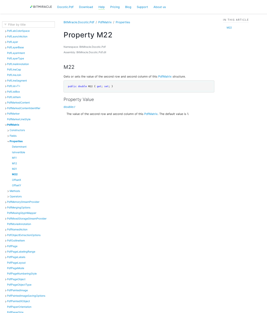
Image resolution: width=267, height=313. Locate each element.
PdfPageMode (15, 268)
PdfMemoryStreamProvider (23, 201)
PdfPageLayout (16, 262)
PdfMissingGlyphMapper (21, 212)
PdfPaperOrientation (19, 306)
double (68, 107)
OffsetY (16, 185)
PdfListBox (13, 91)
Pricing (115, 7)
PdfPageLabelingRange (21, 251)
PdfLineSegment (17, 80)
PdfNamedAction (17, 229)
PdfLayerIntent (16, 52)
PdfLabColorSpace (18, 30)
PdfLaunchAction (17, 36)
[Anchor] (78, 67)
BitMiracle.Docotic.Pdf (79, 22)
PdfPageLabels (16, 257)
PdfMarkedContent (18, 102)
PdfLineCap (14, 69)
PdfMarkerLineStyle (19, 119)
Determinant (19, 146)
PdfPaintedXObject (18, 301)
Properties (16, 141)
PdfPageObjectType (19, 284)
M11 (14, 157)
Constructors (17, 130)
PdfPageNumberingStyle (22, 273)
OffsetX (16, 179)
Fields (13, 135)
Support (142, 7)
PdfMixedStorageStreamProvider (26, 218)
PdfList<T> (13, 86)
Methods (15, 190)
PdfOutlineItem (16, 240)
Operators (16, 196)
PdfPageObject (16, 279)
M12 (14, 163)
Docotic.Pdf (65, 7)
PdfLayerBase (15, 47)
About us (159, 7)
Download (86, 7)
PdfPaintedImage (17, 290)
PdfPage (12, 246)
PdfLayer (12, 41)
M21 (14, 168)
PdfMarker (13, 113)
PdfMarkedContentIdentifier (23, 108)
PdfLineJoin (14, 74)
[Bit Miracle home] (42, 7)
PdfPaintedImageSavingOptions (26, 295)
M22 (15, 174)
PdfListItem (14, 97)
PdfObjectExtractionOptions (24, 235)
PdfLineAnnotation (18, 64)
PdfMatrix (13, 124)
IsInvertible (18, 152)
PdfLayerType (15, 58)
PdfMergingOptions (18, 207)
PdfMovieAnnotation (19, 223)
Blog (128, 7)
